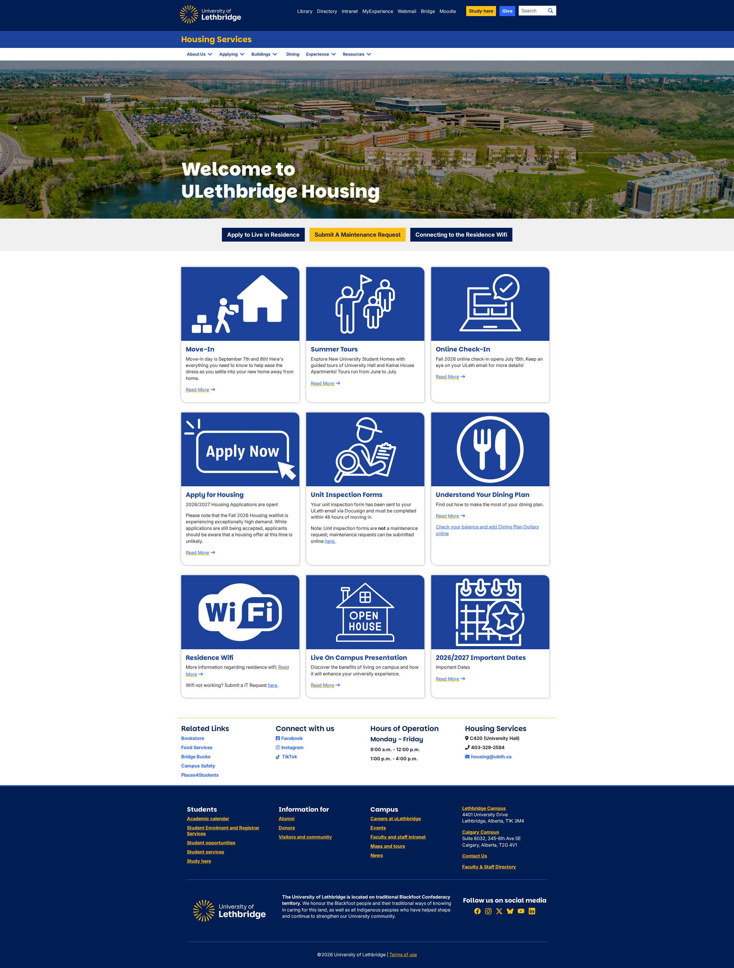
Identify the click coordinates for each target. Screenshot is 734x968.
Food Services (196, 747)
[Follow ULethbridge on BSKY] (510, 911)
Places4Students (200, 775)
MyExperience (377, 11)
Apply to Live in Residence (263, 234)
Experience (317, 54)
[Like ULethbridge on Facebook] (477, 911)
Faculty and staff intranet (398, 837)
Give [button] (507, 11)
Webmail (407, 11)
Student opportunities (211, 842)
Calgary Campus (480, 832)
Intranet (350, 11)
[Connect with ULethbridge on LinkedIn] (531, 911)
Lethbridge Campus (484, 808)
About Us (196, 54)
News (376, 855)
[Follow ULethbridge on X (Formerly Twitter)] (499, 911)
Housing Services (216, 39)
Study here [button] (481, 11)
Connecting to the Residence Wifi (461, 234)
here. (330, 541)
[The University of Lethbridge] (229, 910)
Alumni (286, 818)
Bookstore (192, 738)
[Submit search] (550, 10)
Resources (353, 54)
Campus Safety (198, 766)
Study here (199, 861)
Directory (327, 11)
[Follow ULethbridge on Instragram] (488, 911)
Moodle (448, 11)
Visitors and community (305, 837)
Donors (287, 828)
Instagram (292, 747)
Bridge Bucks (195, 756)
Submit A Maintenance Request (358, 234)
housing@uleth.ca (491, 756)
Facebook (292, 738)
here (272, 685)
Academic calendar (208, 818)
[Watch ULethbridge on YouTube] (521, 911)
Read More (197, 389)
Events (378, 828)
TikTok (289, 756)
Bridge (428, 11)
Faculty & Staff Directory (489, 867)
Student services (205, 852)
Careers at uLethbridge (395, 818)
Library (305, 11)
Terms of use (403, 954)
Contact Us (474, 856)
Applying (228, 54)
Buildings (260, 54)
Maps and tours (387, 846)
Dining (292, 54)
